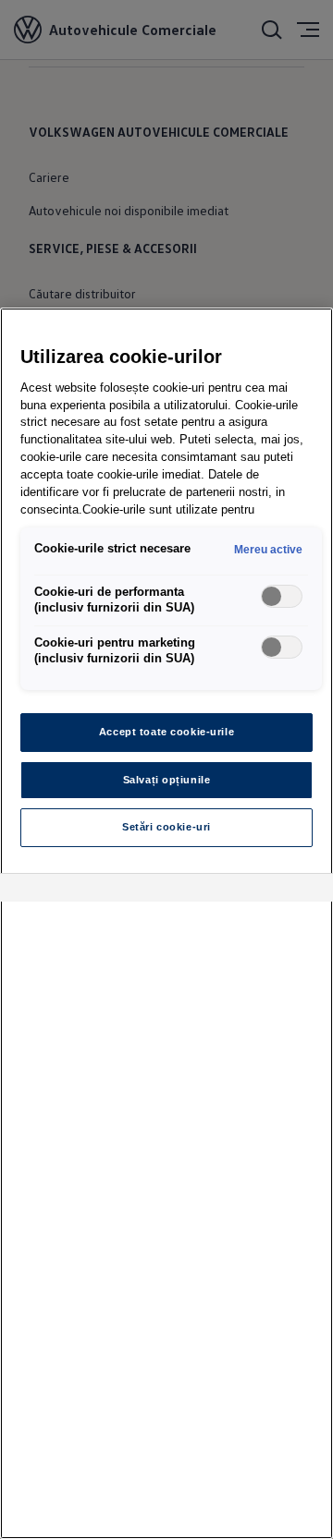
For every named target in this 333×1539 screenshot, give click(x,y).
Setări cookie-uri (166, 826)
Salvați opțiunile (167, 779)
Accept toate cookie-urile (166, 731)
